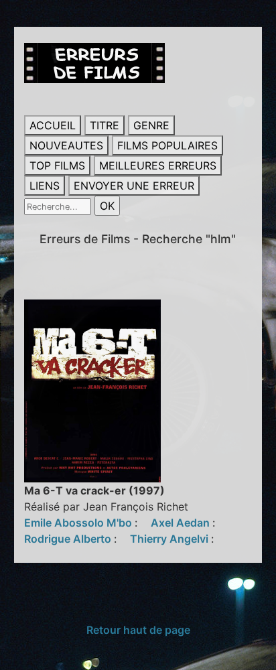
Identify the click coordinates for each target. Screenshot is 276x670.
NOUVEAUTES (66, 145)
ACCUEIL (52, 125)
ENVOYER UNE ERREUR (134, 185)
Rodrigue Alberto (69, 538)
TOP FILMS (57, 165)
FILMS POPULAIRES (167, 145)
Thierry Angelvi (170, 538)
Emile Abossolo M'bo (79, 522)
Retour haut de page (138, 629)
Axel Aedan (181, 522)
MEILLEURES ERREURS (157, 165)
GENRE (151, 125)
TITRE (104, 125)
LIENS (44, 185)
